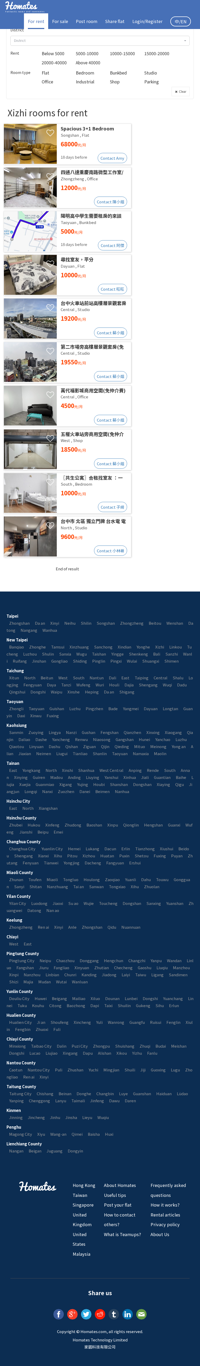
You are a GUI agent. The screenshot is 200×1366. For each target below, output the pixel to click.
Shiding (80, 661)
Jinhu (55, 1117)
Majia (28, 981)
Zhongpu (101, 1046)
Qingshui (17, 692)
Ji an (41, 1022)
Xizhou (89, 855)
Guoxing (158, 1069)
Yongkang (31, 770)
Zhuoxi (42, 1029)
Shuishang (124, 1046)
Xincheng (82, 1022)
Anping (135, 770)
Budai (160, 1046)
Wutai (61, 981)
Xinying (21, 777)
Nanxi (47, 791)
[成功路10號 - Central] (67, 319)
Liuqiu (162, 967)
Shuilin (124, 1005)
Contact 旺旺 (112, 289)
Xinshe (73, 692)
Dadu (182, 684)
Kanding (89, 974)
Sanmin (16, 732)
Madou (56, 777)
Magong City (20, 1134)
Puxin (124, 855)
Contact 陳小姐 (110, 201)
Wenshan (174, 623)
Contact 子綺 (112, 507)
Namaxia (141, 753)
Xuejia (24, 784)
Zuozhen (66, 791)
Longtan (170, 708)
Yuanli (130, 879)
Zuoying (35, 732)
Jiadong (109, 974)
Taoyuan (36, 708)
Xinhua (129, 777)
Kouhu (38, 1005)
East (125, 677)
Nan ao (52, 910)
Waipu (56, 692)
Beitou (155, 623)
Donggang (89, 960)
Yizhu (137, 1053)
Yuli (99, 1022)
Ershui (135, 862)
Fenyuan (31, 862)
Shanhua (86, 770)
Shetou (141, 855)
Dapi (94, 1005)
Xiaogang (173, 732)
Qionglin (131, 825)
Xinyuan (81, 967)
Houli (114, 684)
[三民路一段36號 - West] (67, 449)
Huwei (41, 998)
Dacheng (93, 862)
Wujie (89, 903)
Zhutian (101, 967)
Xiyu (41, 1134)
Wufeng (83, 684)
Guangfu (137, 1022)
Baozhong (76, 1005)
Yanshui (111, 777)
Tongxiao (117, 886)
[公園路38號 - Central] (67, 406)
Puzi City (80, 1046)
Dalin (61, 1046)
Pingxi (116, 661)
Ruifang (20, 661)
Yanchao (162, 739)
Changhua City (22, 848)
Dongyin (75, 1150)
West (63, 677)
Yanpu (156, 960)
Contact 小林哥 (110, 550)
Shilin (86, 623)
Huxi (109, 1134)
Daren (130, 1100)
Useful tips (115, 1195)
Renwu (81, 739)
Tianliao (80, 753)
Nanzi (71, 732)
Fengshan (109, 732)
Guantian (162, 777)
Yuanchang (173, 998)
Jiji (143, 1069)
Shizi (13, 981)
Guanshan (142, 1093)
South (78, 677)
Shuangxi (150, 661)
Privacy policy (165, 1224)
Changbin (105, 1093)
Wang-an (58, 1134)
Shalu (178, 677)
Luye (123, 1093)
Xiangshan (48, 808)
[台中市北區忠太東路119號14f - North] (67, 536)
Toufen (34, 879)
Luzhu (74, 708)
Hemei (74, 848)
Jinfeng (97, 1100)
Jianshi (26, 832)
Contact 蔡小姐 (110, 332)
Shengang (148, 684)
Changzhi (136, 960)
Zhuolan (151, 886)
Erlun (174, 1005)
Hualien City (20, 1022)
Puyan (177, 855)
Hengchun (113, 960)
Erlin (125, 848)
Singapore (83, 1205)
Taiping (141, 677)
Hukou (34, 825)
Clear (181, 91)
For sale (60, 21)
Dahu (146, 879)
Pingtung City (21, 960)
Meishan (178, 1046)
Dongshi (38, 692)
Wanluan (80, 981)
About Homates (120, 1185)
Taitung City (20, 1093)
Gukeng (143, 1005)
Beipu (43, 832)
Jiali (145, 777)
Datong (34, 910)
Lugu (175, 1069)
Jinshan (39, 661)
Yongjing (71, 862)
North (29, 677)
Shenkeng (138, 654)
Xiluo (95, 998)
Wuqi (167, 684)
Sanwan (96, 886)
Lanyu (60, 1100)
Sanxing (153, 903)
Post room (86, 21)
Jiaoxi (58, 903)
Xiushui (166, 848)
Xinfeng (52, 825)
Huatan (107, 855)
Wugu (81, 654)
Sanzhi (171, 654)
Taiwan (80, 1195)
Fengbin (22, 1029)
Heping (92, 692)
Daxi (21, 715)
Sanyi (19, 886)
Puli (58, 1069)
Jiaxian (24, 753)
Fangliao (61, 967)
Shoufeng (59, 1022)
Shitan (35, 886)
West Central (111, 770)
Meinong (158, 746)
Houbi (99, 784)
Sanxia (65, 654)
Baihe (181, 777)
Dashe (41, 739)
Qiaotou (16, 746)
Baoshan (94, 825)
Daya (51, 684)
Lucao (34, 1053)
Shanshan (119, 784)
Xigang (65, 784)
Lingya (55, 732)
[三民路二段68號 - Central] (67, 362)
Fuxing (53, 715)
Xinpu (112, 825)
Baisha (94, 1134)
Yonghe (143, 647)
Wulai (132, 661)
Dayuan (151, 708)
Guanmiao (45, 784)
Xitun (14, 677)
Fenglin (173, 1022)
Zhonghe (37, 647)
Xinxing (153, 732)
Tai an (78, 886)
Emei (58, 832)
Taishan (99, 654)
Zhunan (16, 879)
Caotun (15, 1069)
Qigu (179, 784)
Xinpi (13, 974)
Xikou (121, 1053)
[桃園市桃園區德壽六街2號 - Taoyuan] (67, 231)
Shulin (48, 654)
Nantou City (39, 1069)
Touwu (162, 879)
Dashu (54, 746)
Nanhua (122, 791)
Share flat (114, 21)
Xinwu (35, 715)
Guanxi (174, 825)
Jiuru (43, 967)
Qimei (77, 1134)
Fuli (56, 1029)
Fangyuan (115, 862)
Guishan (56, 708)
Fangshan (25, 967)
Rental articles (165, 1215)
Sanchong (103, 647)
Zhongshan (19, 623)
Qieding (122, 746)
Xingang (70, 1053)
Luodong (39, 903)
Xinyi (54, 623)
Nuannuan (130, 927)
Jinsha (71, 1117)
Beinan (65, 1093)
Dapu (88, 1053)
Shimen (171, 661)
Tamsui (57, 647)
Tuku (22, 1005)
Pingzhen (94, 708)
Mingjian (111, 1069)
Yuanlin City (52, 848)
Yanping (16, 1100)
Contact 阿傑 (112, 245)
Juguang (55, 1150)
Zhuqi (145, 1046)
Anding (74, 777)
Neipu (45, 960)
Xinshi (67, 770)
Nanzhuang (57, 886)
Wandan (174, 960)
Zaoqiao (112, 879)
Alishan (104, 1053)
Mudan (44, 981)
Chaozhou (65, 960)
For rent (36, 21)
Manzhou (181, 967)
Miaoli (52, 879)
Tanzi (66, 684)
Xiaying (163, 784)
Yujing (82, 784)
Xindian (124, 647)
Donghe (84, 1093)
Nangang (29, 630)
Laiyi (126, 974)
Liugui (61, 753)
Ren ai (43, 927)
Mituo (139, 746)
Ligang (157, 974)
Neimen (43, 753)
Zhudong (73, 825)
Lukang (92, 848)
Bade (113, 708)
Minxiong (17, 1046)
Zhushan (75, 1069)
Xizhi (159, 647)
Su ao (73, 903)
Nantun (97, 677)
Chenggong (39, 1100)
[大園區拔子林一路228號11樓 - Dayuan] (67, 275)
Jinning (16, 1117)
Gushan (88, 732)
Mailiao (78, 998)
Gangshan (125, 739)
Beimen (102, 791)
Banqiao (16, 647)
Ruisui (155, 1022)
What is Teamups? (122, 1234)
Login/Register (147, 21)
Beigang (59, 998)
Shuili (129, 1069)
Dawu (114, 1100)
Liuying (92, 777)
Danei (84, 791)
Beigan (35, 1150)
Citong (55, 1005)
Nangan (16, 1150)
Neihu (70, 623)
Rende (153, 770)
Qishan (71, 746)
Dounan (112, 998)
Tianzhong (145, 848)
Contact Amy (112, 158)
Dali (112, 677)
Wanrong (116, 1022)
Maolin (160, 753)
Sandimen (178, 974)
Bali (156, 654)
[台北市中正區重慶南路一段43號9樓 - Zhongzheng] (67, 188)
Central (160, 677)
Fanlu (152, 1053)
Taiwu (140, 974)
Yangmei (131, 708)
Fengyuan (32, 684)
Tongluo (70, 879)
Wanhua (49, 630)
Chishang (45, 1093)
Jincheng (36, 1117)
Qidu (112, 927)
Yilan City (17, 903)
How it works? (165, 1205)
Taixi (108, 1005)
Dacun (110, 848)
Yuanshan (174, 903)
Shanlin (100, 753)
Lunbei (131, 998)
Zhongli (16, 708)
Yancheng (61, 739)
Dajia (129, 684)
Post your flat (118, 1205)
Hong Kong (84, 1185)
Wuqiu (103, 1117)
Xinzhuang (79, 647)
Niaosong (101, 739)
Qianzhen (132, 732)
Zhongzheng (131, 623)
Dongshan (142, 784)
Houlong (92, 879)
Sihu (159, 1005)
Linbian (52, 974)
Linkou (175, 647)
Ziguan (89, 746)
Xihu (58, 855)
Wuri (100, 684)
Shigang (126, 692)
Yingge (117, 654)
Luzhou (30, 654)
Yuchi (93, 1069)
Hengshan (153, 825)
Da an (40, 623)
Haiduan (164, 1093)
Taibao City (41, 1046)
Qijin (105, 746)
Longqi (30, 791)
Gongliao (59, 661)
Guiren (39, 777)
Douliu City (19, 998)
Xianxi (43, 855)
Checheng (123, 967)
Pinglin (98, 661)
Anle (72, 927)
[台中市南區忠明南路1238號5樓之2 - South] (67, 493)
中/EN (180, 21)
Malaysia (81, 1254)
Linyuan (36, 746)
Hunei (144, 739)
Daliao (24, 739)
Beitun (47, 677)
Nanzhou (32, 974)
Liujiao (52, 1053)
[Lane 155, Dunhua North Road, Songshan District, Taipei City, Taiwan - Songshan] (67, 144)
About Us (160, 1234)
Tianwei (51, 862)
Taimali (78, 1100)
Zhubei (15, 825)
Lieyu (87, 1117)
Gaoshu (144, 967)
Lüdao (182, 1093)
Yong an (179, 746)
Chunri (70, 974)
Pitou (72, 855)
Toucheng (108, 903)
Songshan (106, 623)
